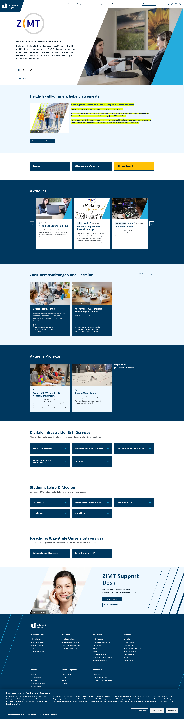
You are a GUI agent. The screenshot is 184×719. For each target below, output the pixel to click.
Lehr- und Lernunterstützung (88, 502)
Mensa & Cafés (129, 642)
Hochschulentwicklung (100, 660)
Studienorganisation (37, 645)
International (97, 645)
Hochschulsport (129, 645)
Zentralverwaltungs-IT (85, 553)
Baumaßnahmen (129, 654)
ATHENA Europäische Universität (103, 657)
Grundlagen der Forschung (70, 648)
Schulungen (38, 513)
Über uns (21, 78)
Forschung (77, 4)
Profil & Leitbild (98, 639)
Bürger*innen (66, 674)
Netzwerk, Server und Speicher (130, 448)
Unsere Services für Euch (41, 141)
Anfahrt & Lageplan (130, 651)
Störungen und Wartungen (87, 166)
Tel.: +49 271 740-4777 (111, 605)
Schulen (64, 677)
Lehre (33, 648)
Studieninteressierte (50, 4)
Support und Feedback (38, 683)
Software (79, 461)
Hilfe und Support (125, 166)
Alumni (64, 680)
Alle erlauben (171, 711)
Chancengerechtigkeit (100, 654)
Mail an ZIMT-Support (111, 599)
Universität (109, 4)
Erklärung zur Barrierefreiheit (102, 680)
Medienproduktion (125, 502)
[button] (176, 4)
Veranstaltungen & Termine (132, 648)
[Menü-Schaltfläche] (179, 3)
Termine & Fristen (36, 686)
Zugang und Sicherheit (43, 448)
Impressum (32, 714)
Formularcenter (36, 677)
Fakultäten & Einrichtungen (101, 642)
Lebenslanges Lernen (37, 651)
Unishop (64, 683)
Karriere (95, 651)
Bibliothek (127, 639)
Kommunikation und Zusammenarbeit (42, 461)
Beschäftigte (99, 4)
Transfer (87, 4)
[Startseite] (39, 626)
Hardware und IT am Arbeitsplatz (89, 448)
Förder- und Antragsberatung (71, 645)
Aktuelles (34, 680)
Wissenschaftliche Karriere (70, 642)
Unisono (33, 674)
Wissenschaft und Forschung (45, 553)
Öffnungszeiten (128, 660)
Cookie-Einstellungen (140, 711)
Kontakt (126, 657)
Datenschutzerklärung (16, 714)
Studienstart (38, 502)
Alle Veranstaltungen (146, 274)
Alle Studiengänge (36, 639)
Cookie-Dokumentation (48, 714)
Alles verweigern (157, 711)
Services (36, 166)
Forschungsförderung (68, 639)
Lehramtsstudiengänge (38, 642)
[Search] (168, 3)
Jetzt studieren (148, 4)
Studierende (65, 4)
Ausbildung (80, 513)
